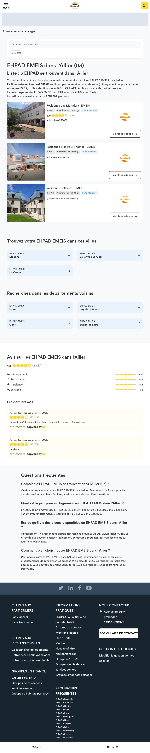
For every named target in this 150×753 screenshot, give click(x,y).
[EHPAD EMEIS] (18, 31)
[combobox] (78, 44)
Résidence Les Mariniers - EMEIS (32, 413)
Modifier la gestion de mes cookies (116, 658)
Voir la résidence (123, 133)
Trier (36, 747)
